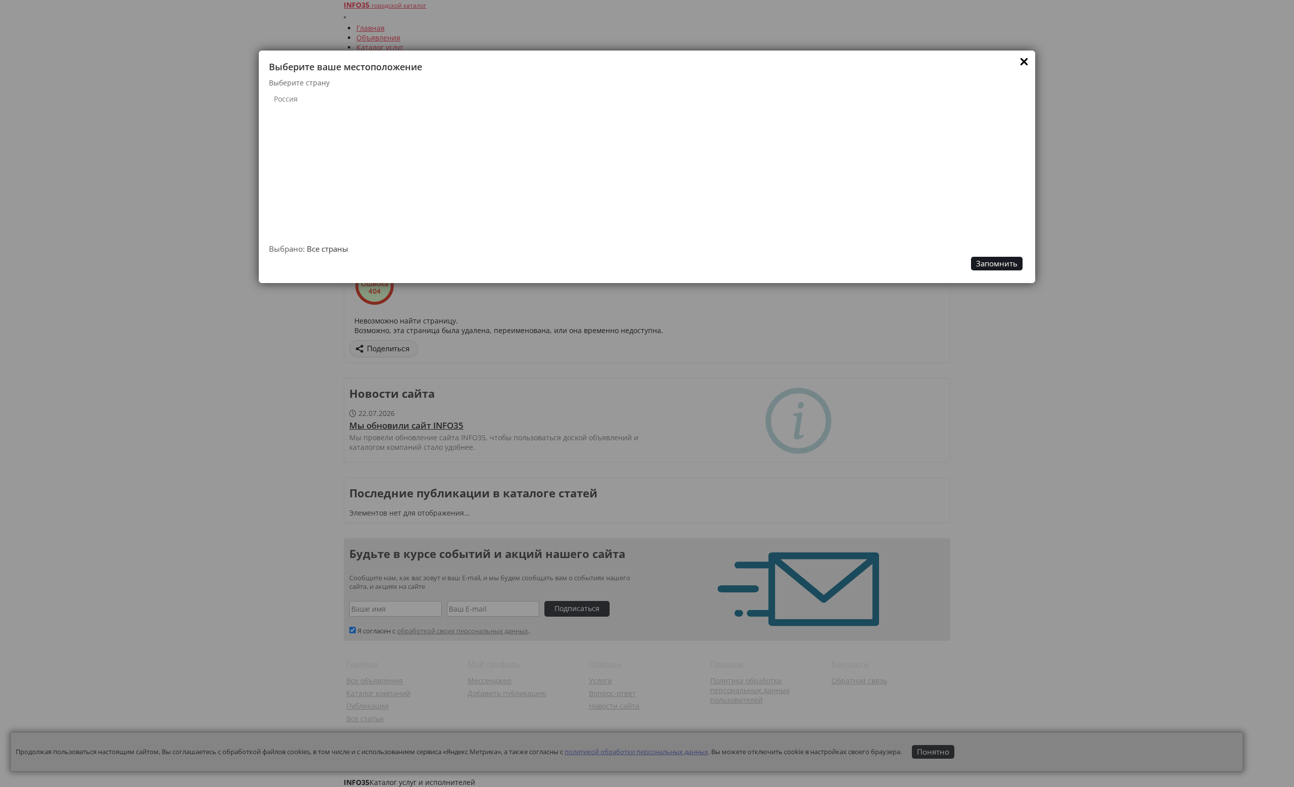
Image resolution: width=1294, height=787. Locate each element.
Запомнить (997, 263)
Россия (286, 99)
